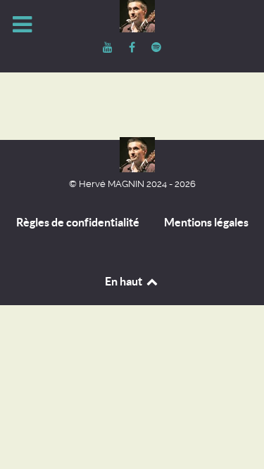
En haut (124, 281)
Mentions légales (206, 222)
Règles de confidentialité (77, 222)
